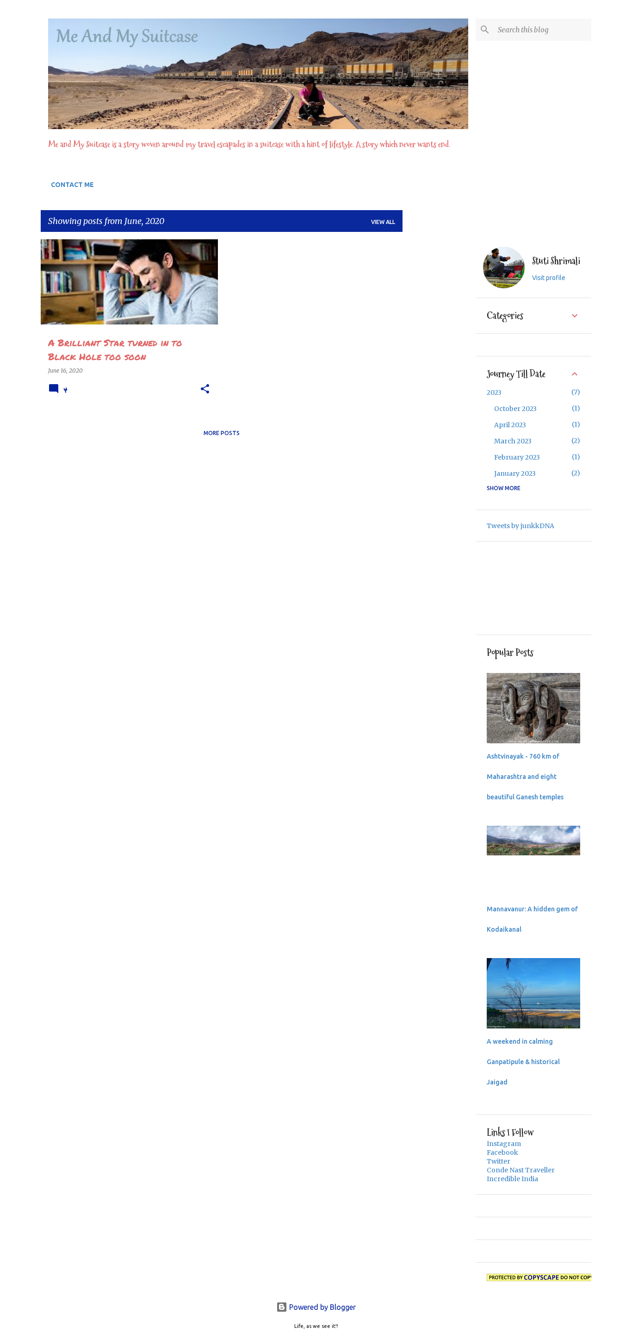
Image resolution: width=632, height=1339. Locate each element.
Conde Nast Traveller (521, 1170)
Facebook (502, 1152)
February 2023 (517, 457)
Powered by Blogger (321, 1307)
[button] (205, 389)
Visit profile (548, 277)
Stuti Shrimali (556, 261)
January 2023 (515, 473)
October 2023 (515, 409)
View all (383, 222)
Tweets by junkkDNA (520, 526)
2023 (494, 392)
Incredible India (512, 1179)
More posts (222, 433)
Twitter (498, 1161)
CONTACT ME (72, 184)
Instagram (504, 1144)
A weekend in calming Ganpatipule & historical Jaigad (523, 1062)
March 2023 (513, 441)
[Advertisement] (439, 378)
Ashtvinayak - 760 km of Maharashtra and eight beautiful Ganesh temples (525, 777)
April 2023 (510, 425)
